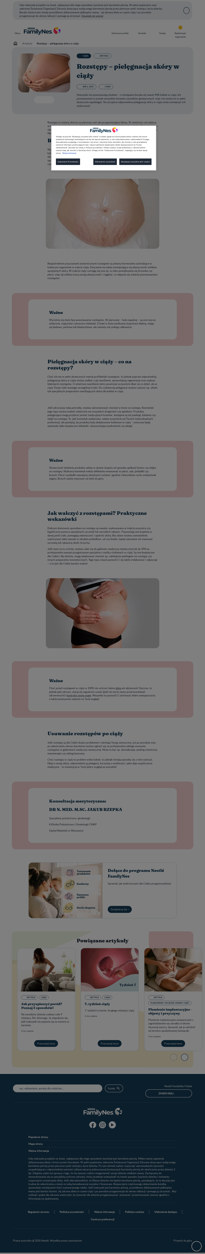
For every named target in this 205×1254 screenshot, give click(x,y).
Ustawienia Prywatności (68, 161)
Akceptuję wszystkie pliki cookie (135, 161)
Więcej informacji (69, 153)
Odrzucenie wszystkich (105, 161)
